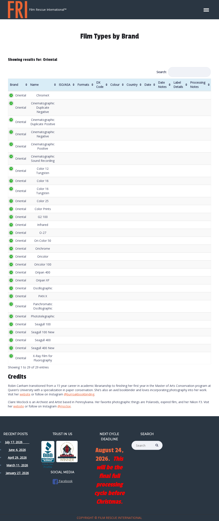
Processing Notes (197, 84)
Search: (162, 72)
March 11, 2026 (17, 465)
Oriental (20, 95)
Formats (83, 85)
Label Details (178, 84)
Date (147, 85)
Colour (115, 85)
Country (132, 85)
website (25, 394)
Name (34, 85)
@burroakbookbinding (79, 394)
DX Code (100, 84)
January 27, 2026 (17, 473)
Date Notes (162, 84)
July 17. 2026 (17, 442)
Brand (14, 85)
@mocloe (64, 406)
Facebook (65, 481)
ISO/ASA (64, 85)
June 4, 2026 (17, 450)
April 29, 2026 (17, 457)
